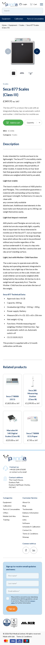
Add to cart (15, 122)
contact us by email (19, 472)
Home (4, 25)
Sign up (12, 609)
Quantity (30, 122)
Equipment (13, 25)
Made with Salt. (9, 636)
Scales (21, 25)
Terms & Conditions (24, 636)
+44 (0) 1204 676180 (18, 469)
